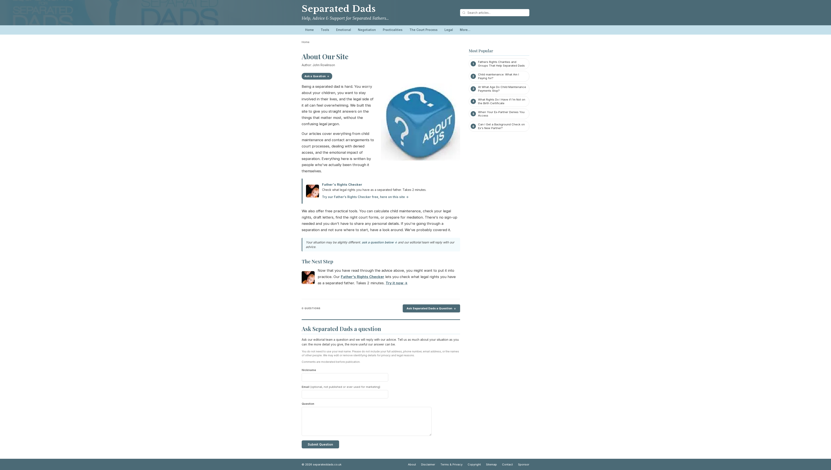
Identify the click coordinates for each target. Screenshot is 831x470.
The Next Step (317, 261)
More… (465, 30)
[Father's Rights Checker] (308, 278)
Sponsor (523, 464)
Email (341, 386)
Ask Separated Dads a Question (429, 308)
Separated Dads (339, 8)
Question (308, 403)
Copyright (474, 464)
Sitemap (491, 464)
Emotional (343, 30)
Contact (507, 464)
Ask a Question (315, 76)
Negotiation (367, 30)
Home (309, 30)
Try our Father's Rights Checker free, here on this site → (365, 197)
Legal (448, 30)
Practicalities (393, 30)
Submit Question (320, 444)
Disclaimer (428, 464)
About (412, 464)
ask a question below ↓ (379, 242)
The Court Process (423, 30)
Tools (325, 30)
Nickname (309, 370)
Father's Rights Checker (342, 184)
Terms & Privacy (451, 464)
